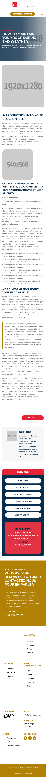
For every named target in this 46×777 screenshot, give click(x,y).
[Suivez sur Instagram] (30, 738)
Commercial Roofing (23, 501)
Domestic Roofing (23, 508)
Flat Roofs (23, 481)
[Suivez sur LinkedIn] (34, 738)
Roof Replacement (23, 494)
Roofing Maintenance (28, 47)
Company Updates (32, 45)
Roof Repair (23, 488)
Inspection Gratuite (22, 14)
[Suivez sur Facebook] (25, 738)
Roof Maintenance (23, 515)
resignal (8, 45)
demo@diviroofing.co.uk (16, 10)
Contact (30, 653)
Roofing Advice (13, 47)
